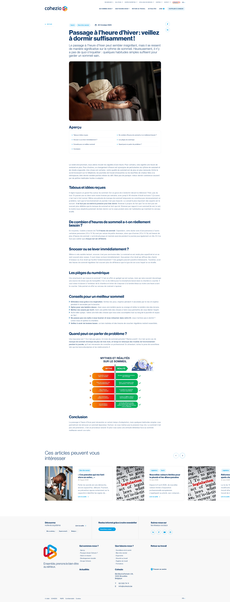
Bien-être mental (121, 553)
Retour (49, 24)
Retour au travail (138, 8)
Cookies (78, 598)
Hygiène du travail (121, 561)
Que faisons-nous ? (122, 8)
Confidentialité (69, 598)
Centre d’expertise (130, 2)
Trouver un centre (160, 569)
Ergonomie (119, 555)
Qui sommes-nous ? (106, 8)
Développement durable (88, 558)
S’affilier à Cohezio (176, 8)
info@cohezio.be (123, 586)
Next (182, 455)
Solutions (118, 2)
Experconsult (63, 531)
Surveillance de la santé (123, 550)
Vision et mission (85, 555)
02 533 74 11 (122, 583)
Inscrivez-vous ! (106, 529)
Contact (166, 2)
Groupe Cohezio (85, 561)
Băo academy (51, 531)
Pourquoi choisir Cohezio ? (89, 553)
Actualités (152, 8)
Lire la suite (82, 497)
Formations (119, 564)
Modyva (73, 531)
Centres (158, 2)
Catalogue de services (145, 2)
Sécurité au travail (121, 558)
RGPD (62, 598)
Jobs (161, 8)
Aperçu (82, 550)
